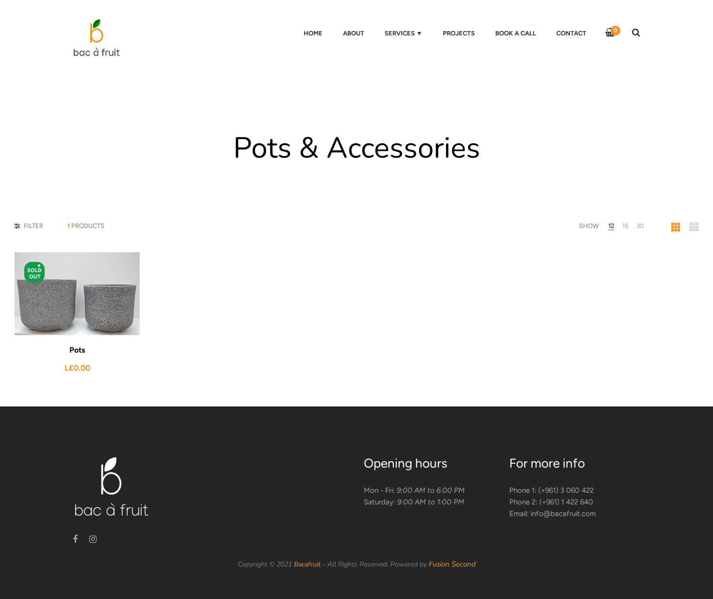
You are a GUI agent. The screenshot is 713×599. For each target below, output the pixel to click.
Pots (77, 350)
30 (640, 225)
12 (611, 225)
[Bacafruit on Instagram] (93, 539)
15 (625, 225)
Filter (32, 225)
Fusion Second (452, 564)
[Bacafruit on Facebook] (75, 539)
